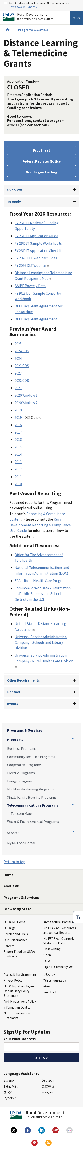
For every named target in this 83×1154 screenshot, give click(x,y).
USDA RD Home (14, 922)
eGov (46, 986)
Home (9, 874)
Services (13, 832)
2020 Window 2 (26, 402)
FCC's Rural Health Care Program (40, 580)
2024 (18, 358)
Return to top (14, 861)
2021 (18, 387)
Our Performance (15, 940)
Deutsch (48, 1080)
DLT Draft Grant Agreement (36, 319)
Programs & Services (33, 30)
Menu (76, 18)
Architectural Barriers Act (60, 922)
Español (9, 1080)
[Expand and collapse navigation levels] (73, 738)
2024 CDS (22, 351)
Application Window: (23, 81)
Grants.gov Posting (41, 172)
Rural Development (35, 17)
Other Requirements (23, 680)
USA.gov (49, 974)
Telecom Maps (22, 813)
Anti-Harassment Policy (20, 1001)
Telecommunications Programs (32, 805)
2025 (18, 343)
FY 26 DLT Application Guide (36, 235)
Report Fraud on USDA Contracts (19, 953)
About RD (11, 886)
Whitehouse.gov (54, 980)
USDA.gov (10, 928)
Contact (13, 692)
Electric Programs (21, 773)
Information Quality (17, 1007)
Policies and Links (16, 934)
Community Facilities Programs (31, 756)
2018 (18, 425)
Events (12, 703)
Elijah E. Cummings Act (58, 967)
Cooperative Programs (24, 764)
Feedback (50, 992)
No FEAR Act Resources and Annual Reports (59, 930)
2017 (18, 432)
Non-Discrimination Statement (17, 1015)
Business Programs (21, 748)
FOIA (46, 961)
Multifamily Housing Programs (30, 789)
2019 (18, 410)
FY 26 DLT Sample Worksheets (38, 243)
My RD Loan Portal (21, 843)
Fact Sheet (41, 150)
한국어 (9, 1092)
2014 (18, 454)
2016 (18, 439)
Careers (9, 946)
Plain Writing (52, 949)
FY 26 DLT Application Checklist (39, 250)
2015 (18, 447)
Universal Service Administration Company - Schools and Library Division (41, 642)
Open (47, 955)
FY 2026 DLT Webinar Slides (36, 258)
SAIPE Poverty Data (30, 285)
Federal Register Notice (41, 161)
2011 (18, 476)
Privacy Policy (13, 980)
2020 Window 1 (26, 395)
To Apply (14, 201)
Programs (15, 739)
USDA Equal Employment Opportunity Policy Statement (21, 991)
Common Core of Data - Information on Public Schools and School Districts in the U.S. (43, 594)
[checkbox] (78, 917)
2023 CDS (22, 365)
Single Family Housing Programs (31, 797)
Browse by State (17, 908)
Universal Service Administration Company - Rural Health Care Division (44, 658)
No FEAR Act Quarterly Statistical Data (58, 940)
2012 (18, 469)
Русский (10, 1098)
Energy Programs (20, 781)
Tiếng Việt (11, 1086)
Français (47, 1092)
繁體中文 (48, 1086)
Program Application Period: (29, 94)
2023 (18, 373)
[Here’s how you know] (41, 5)
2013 (18, 461)
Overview (14, 190)
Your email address (20, 1039)
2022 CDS (22, 380)
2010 (18, 483)
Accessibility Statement (20, 974)
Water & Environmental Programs (33, 821)
